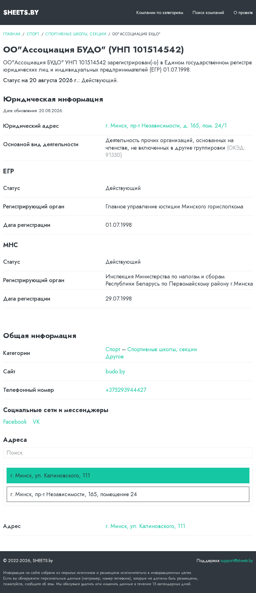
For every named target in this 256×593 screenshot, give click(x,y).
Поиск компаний (208, 12)
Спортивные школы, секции (162, 349)
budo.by (115, 371)
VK (36, 422)
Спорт (113, 349)
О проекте (243, 12)
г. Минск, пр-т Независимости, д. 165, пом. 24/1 (166, 125)
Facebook (15, 422)
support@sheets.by (237, 560)
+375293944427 (126, 390)
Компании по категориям (159, 12)
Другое (115, 356)
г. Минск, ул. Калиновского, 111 (145, 526)
